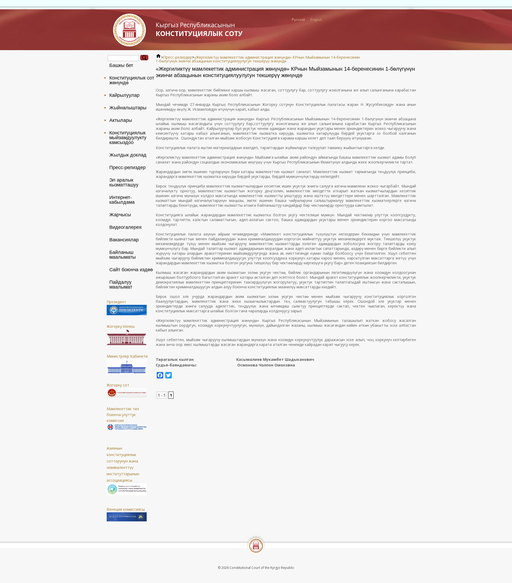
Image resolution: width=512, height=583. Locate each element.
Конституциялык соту (199, 29)
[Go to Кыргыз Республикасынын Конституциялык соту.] (158, 57)
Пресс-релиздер (177, 57)
